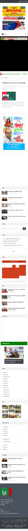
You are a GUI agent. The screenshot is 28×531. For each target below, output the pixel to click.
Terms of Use (23, 525)
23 (17, 274)
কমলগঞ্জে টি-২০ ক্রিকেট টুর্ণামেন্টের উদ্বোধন (9, 243)
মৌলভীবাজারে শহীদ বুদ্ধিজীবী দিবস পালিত (15, 191)
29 (14, 277)
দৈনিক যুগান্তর (5, 429)
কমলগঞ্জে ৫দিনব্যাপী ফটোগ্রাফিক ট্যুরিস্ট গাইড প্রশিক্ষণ (16, 471)
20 (7, 274)
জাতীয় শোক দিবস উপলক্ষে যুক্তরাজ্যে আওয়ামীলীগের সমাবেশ (16, 296)
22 (14, 274)
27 (7, 277)
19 (3, 274)
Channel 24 (5, 374)
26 (3, 277)
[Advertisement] (14, 55)
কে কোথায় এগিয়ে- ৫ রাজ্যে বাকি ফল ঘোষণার (15, 210)
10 (20, 269)
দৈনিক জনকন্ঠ (5, 435)
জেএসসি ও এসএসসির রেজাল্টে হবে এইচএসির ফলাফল (16, 216)
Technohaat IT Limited (21, 520)
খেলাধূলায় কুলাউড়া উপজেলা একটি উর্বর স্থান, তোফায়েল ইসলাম (12, 245)
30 (17, 277)
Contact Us (9, 525)
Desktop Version (9, 526)
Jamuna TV (5, 383)
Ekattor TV (5, 372)
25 (24, 274)
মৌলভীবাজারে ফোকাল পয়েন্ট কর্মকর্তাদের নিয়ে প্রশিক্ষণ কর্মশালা (17, 478)
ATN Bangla (5, 385)
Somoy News (6, 389)
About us (4, 525)
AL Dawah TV (6, 392)
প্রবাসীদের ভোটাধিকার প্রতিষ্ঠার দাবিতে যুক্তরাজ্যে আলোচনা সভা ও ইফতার (16, 308)
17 (20, 271)
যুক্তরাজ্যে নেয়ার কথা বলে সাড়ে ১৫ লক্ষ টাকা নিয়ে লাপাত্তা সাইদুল (16, 290)
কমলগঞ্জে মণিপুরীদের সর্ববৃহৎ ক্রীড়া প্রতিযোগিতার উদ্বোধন (11, 238)
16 (17, 271)
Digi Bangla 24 (6, 396)
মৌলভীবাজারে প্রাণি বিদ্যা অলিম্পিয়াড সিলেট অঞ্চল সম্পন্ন (16, 465)
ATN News (5, 387)
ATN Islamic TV (6, 394)
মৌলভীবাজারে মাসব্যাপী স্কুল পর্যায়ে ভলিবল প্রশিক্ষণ (11, 241)
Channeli (5, 381)
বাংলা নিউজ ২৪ (5, 447)
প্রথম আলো (5, 445)
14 (10, 271)
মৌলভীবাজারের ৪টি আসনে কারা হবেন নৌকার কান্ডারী (13, 83)
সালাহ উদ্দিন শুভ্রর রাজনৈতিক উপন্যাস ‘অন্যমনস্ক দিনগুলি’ (16, 204)
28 (10, 277)
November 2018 (14, 261)
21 (10, 274)
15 (14, 271)
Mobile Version (19, 526)
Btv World (5, 379)
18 (24, 271)
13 (7, 271)
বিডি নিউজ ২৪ (5, 449)
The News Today (6, 441)
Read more (8, 107)
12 (3, 271)
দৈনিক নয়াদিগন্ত (5, 433)
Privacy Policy (16, 525)
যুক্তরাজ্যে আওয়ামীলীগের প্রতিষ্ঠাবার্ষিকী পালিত (16, 302)
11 (24, 269)
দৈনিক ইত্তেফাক (5, 426)
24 (20, 274)
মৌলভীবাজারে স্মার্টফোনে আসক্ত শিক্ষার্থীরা (15, 197)
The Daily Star (6, 439)
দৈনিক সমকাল (5, 431)
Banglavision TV (6, 376)
